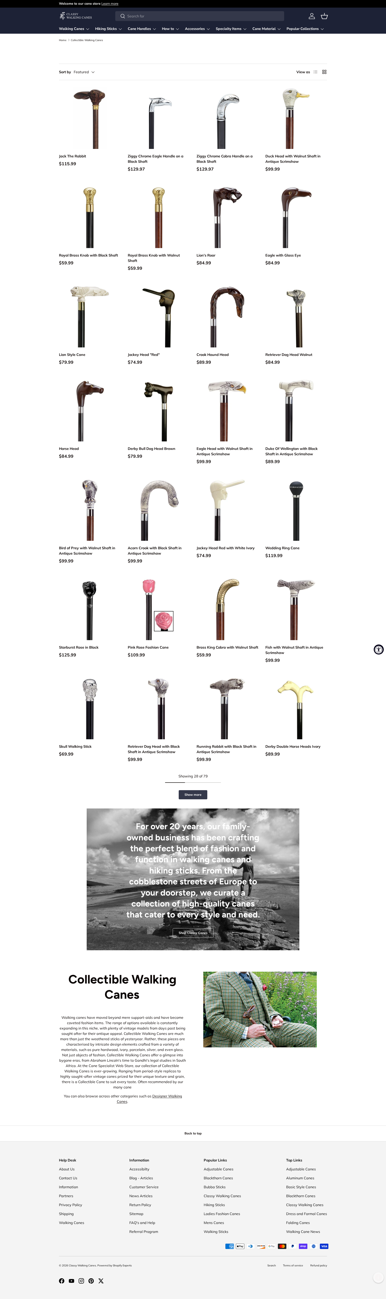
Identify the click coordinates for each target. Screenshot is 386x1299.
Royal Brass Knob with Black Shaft (88, 255)
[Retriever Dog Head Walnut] (296, 316)
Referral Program (143, 1231)
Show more (193, 795)
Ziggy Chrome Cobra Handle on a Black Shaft (225, 159)
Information (68, 1187)
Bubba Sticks (215, 1187)
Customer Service (144, 1187)
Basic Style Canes (301, 1187)
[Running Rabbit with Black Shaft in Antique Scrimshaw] (227, 708)
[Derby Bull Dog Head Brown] (158, 410)
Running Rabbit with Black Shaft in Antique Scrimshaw (226, 749)
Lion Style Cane (72, 354)
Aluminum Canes (300, 1178)
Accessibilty (139, 1169)
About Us (67, 1169)
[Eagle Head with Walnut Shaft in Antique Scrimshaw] (227, 410)
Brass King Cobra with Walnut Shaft (227, 647)
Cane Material (264, 28)
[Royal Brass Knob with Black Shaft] (90, 217)
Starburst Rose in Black (79, 647)
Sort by (65, 72)
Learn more (109, 4)
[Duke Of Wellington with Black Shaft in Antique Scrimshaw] (296, 410)
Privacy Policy (70, 1205)
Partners (66, 1196)
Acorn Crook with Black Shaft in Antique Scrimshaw (155, 551)
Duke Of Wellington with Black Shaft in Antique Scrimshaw (291, 451)
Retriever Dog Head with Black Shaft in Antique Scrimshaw (154, 749)
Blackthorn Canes (218, 1178)
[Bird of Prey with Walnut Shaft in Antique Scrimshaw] (90, 510)
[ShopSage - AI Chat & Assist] (378, 1277)
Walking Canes (71, 28)
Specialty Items (228, 28)
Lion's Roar (206, 255)
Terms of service (293, 1265)
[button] (324, 16)
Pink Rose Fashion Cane (148, 647)
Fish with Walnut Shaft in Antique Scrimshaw (294, 650)
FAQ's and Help (142, 1222)
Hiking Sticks (106, 28)
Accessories (195, 28)
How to (168, 28)
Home (63, 40)
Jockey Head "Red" (144, 354)
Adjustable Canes (218, 1169)
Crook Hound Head (213, 354)
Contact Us (68, 1178)
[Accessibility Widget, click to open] (379, 650)
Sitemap (136, 1213)
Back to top (193, 1133)
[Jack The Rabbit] (90, 118)
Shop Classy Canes (193, 933)
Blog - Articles (141, 1178)
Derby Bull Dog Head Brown (151, 448)
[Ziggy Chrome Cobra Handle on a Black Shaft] (227, 118)
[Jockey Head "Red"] (158, 316)
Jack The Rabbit (72, 156)
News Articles (141, 1196)
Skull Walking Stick (75, 746)
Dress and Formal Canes (306, 1213)
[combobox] (199, 16)
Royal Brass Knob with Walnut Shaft (154, 258)
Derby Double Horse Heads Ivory (293, 746)
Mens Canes (214, 1222)
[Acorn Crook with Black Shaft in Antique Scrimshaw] (158, 510)
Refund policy (318, 1265)
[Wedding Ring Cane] (296, 510)
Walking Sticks (216, 1231)
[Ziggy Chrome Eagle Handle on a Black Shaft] (158, 118)
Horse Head (69, 448)
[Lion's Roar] (227, 217)
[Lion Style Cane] (90, 316)
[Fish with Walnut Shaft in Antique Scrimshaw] (296, 609)
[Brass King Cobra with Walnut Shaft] (227, 609)
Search (271, 1265)
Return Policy (140, 1205)
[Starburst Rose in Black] (90, 609)
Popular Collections (303, 28)
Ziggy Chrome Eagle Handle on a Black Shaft (155, 159)
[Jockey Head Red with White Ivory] (227, 510)
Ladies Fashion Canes (222, 1213)
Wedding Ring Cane (282, 548)
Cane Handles (139, 28)
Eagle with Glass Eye (283, 255)
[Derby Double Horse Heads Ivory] (296, 708)
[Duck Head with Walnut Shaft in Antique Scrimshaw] (296, 118)
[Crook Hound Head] (227, 316)
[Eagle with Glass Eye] (296, 217)
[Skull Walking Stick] (90, 708)
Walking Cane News (303, 1231)
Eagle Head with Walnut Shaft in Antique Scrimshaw (225, 451)
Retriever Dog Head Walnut (288, 354)
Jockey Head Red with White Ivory (226, 548)
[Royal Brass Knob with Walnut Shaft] (158, 217)
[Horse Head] (90, 410)
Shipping (66, 1213)
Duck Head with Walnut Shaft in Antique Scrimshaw (293, 159)
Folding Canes (298, 1222)
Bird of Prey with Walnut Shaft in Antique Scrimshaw (87, 551)
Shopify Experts (122, 1265)
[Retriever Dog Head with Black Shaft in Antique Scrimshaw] (158, 708)
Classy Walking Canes (222, 1196)
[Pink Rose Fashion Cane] (158, 609)
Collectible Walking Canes (87, 40)
